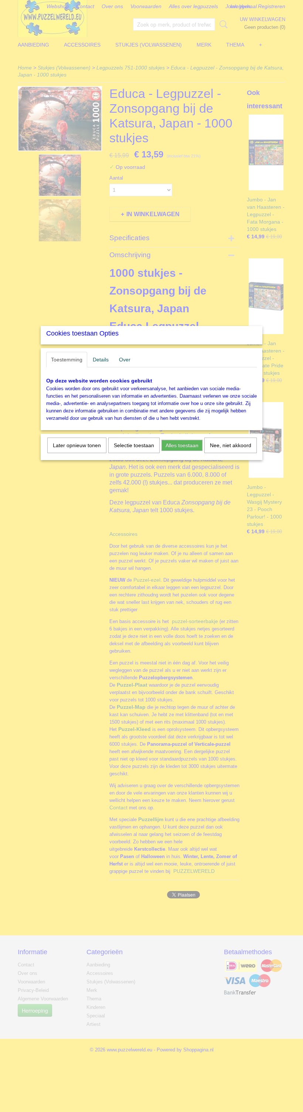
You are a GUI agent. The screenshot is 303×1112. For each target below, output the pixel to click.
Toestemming (66, 360)
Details (101, 360)
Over (124, 360)
